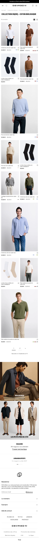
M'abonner (29, 492)
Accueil (4, 10)
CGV (22, 535)
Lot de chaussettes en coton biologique (7, 79)
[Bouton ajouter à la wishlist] (18, 47)
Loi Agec (31, 535)
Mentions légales (10, 535)
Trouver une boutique (19, 449)
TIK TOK (20, 517)
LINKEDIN (29, 517)
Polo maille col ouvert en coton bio (10, 339)
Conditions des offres (10, 532)
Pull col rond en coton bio (26, 79)
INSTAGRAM (14, 519)
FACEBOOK (10, 517)
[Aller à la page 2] (25, 348)
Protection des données (28, 532)
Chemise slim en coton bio (8, 47)
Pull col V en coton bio (7, 165)
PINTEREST (25, 519)
